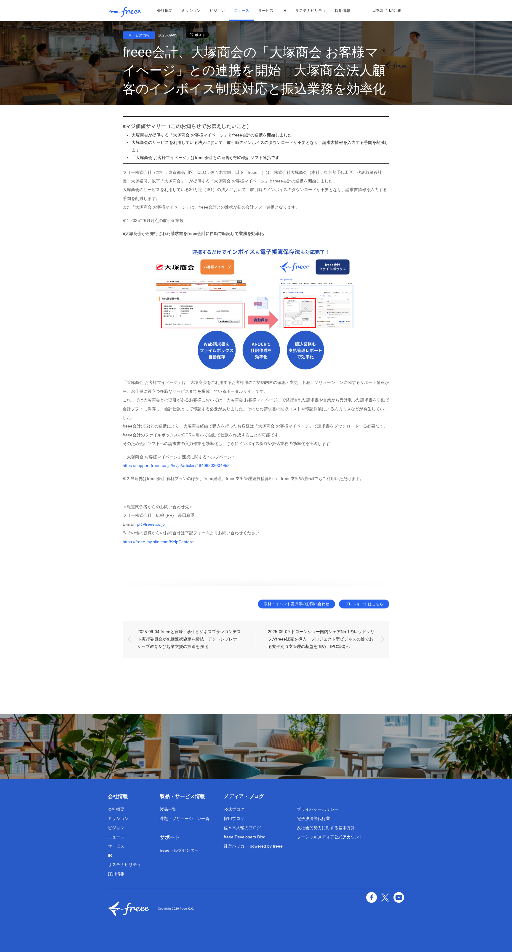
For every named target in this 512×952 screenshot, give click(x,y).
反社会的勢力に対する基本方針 (326, 827)
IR (284, 10)
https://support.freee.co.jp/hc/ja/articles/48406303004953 (176, 465)
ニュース (241, 10)
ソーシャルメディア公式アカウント (330, 837)
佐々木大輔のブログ (242, 827)
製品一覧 (168, 809)
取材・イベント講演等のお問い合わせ (296, 604)
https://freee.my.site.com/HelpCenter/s (158, 541)
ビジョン (217, 10)
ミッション (191, 10)
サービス (265, 10)
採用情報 (342, 10)
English (395, 10)
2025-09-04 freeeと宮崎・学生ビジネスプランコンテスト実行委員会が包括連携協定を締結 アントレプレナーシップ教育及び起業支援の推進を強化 (189, 639)
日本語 (377, 10)
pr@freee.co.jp (151, 524)
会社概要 (164, 10)
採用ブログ (234, 818)
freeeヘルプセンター (179, 850)
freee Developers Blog (244, 837)
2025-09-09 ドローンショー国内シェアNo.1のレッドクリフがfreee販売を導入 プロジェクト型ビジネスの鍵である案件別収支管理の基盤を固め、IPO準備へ (321, 639)
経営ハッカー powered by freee (253, 846)
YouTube (398, 897)
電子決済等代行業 (313, 818)
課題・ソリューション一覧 (184, 818)
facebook (371, 897)
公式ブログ (234, 809)
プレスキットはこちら (364, 604)
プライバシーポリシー (317, 809)
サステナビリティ (310, 10)
